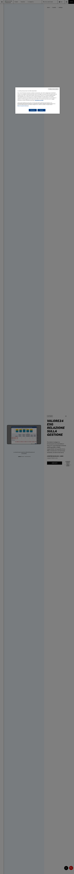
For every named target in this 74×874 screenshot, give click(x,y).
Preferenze (32, 110)
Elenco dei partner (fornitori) (23, 105)
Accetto (41, 110)
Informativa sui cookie (39, 100)
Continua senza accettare (53, 89)
